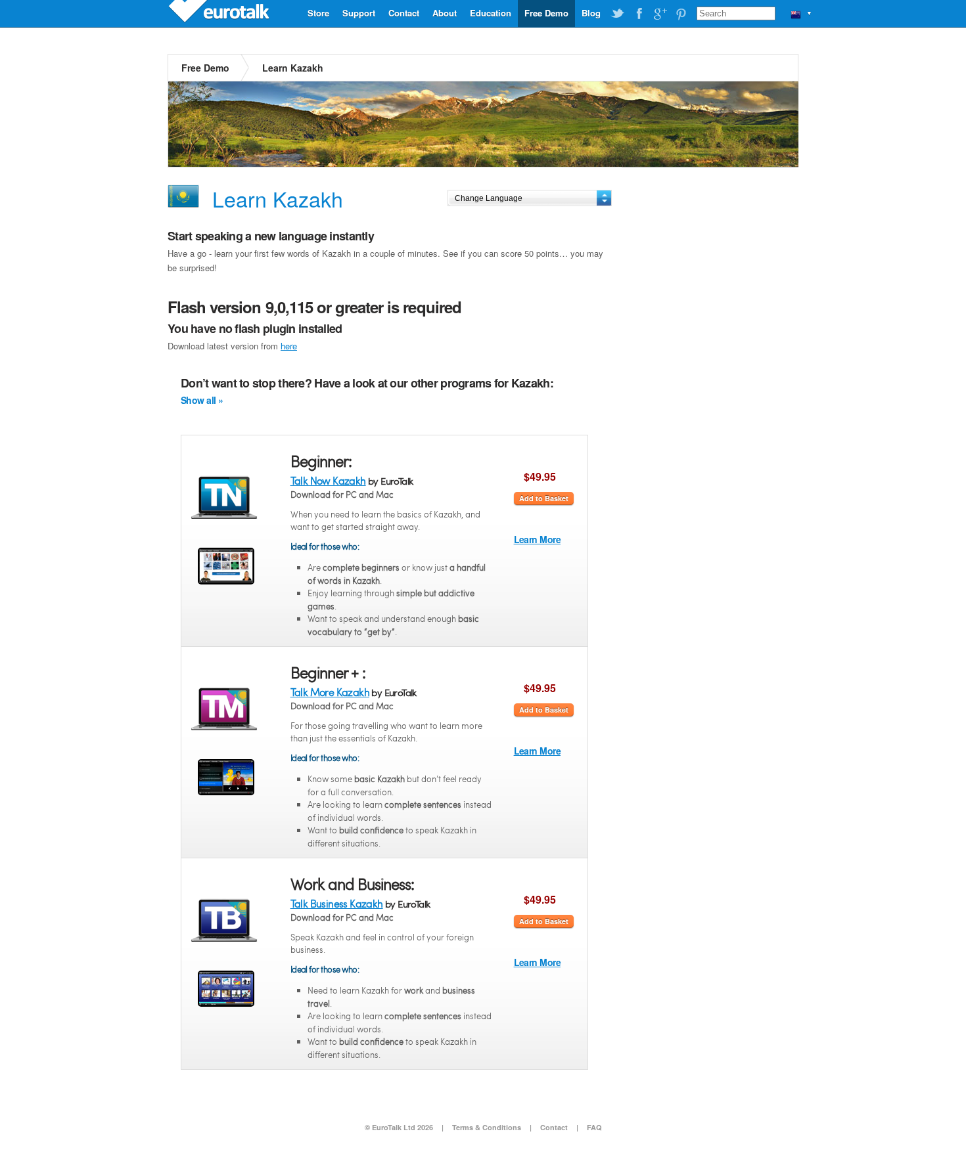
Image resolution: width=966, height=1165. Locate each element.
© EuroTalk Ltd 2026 (399, 1127)
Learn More (537, 539)
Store (318, 13)
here (289, 346)
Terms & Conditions (486, 1127)
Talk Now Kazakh (328, 480)
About (444, 13)
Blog (591, 13)
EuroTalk (220, 13)
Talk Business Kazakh (336, 903)
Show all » (202, 400)
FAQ (594, 1127)
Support (358, 13)
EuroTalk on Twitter (617, 14)
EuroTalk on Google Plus (659, 14)
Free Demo (546, 13)
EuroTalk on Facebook (638, 14)
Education (490, 13)
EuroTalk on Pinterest (680, 14)
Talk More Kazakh (329, 692)
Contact (403, 13)
